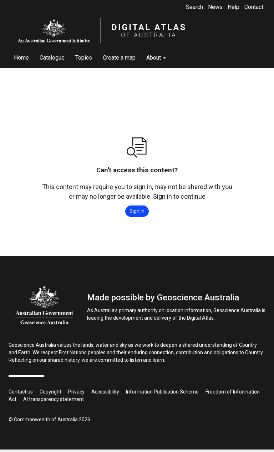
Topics (83, 57)
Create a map (119, 57)
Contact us (21, 392)
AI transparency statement (53, 399)
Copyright (50, 392)
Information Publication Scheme (162, 392)
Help (233, 7)
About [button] (154, 57)
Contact (253, 7)
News (215, 7)
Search (194, 7)
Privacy (76, 392)
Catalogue (52, 57)
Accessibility (105, 392)
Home (21, 57)
